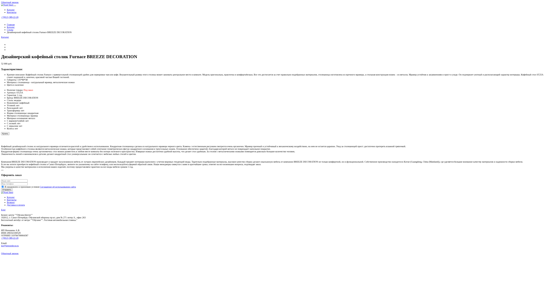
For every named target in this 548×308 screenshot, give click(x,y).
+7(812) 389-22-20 (9, 17)
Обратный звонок (10, 2)
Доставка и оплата (16, 205)
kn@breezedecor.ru (10, 246)
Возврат (11, 202)
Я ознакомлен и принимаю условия (40, 187)
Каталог (11, 10)
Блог (3, 210)
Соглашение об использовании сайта (58, 187)
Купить (5, 134)
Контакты (11, 12)
